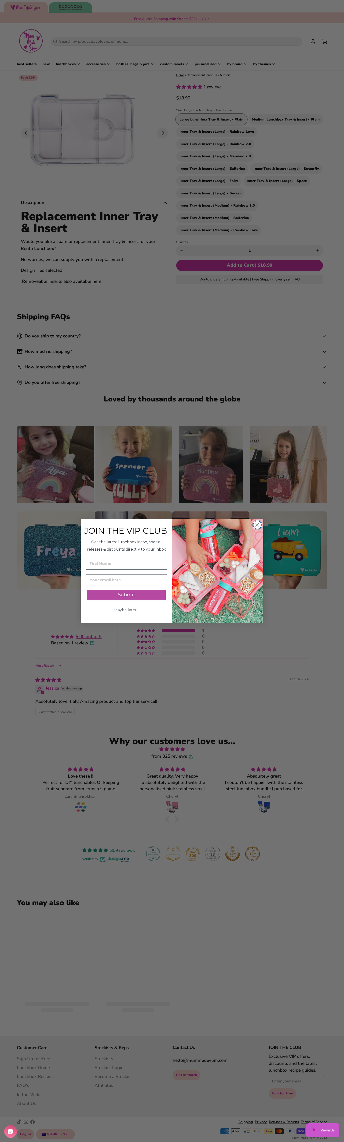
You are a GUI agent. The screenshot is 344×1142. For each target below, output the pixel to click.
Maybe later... (126, 610)
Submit (126, 594)
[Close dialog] (257, 525)
